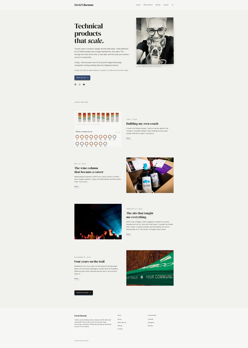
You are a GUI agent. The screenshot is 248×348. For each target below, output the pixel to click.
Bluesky (150, 325)
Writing (158, 5)
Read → (129, 138)
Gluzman (83, 5)
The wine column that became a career (88, 170)
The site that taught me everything (139, 215)
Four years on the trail (89, 261)
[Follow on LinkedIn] (75, 84)
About (138, 5)
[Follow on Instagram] (79, 84)
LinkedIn (150, 319)
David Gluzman (80, 315)
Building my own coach (142, 123)
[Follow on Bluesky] (84, 84)
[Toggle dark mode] (172, 5)
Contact (166, 5)
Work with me (147, 5)
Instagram (151, 322)
